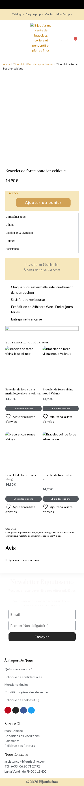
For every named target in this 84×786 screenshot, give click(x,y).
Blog (28, 14)
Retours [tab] (10, 240)
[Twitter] (31, 710)
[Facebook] (23, 710)
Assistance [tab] (12, 248)
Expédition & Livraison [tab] (19, 232)
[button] (21, 38)
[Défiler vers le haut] (78, 765)
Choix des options (23, 408)
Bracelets (20, 64)
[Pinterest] (7, 710)
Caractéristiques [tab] (16, 216)
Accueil (7, 64)
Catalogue (18, 14)
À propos (38, 14)
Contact (50, 14)
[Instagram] (15, 710)
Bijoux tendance (26, 532)
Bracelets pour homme (41, 64)
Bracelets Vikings (52, 535)
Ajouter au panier (43, 202)
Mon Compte (64, 14)
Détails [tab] (10, 224)
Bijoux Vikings (44, 532)
